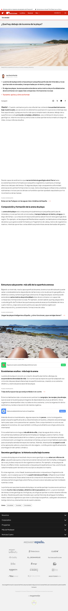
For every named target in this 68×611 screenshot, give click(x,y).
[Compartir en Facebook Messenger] (61, 101)
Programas (6, 525)
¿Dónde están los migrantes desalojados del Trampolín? (18, 9)
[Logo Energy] (34, 564)
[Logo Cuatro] (54, 551)
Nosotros (5, 515)
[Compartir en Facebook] (65, 101)
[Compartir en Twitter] (57, 101)
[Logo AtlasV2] (13, 576)
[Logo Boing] (13, 564)
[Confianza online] (34, 604)
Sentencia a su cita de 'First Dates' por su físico (49, 9)
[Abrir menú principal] (65, 13)
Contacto (34, 587)
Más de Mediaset (8, 530)
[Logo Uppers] (13, 570)
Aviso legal (5, 584)
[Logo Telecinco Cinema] (34, 570)
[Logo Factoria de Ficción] (55, 557)
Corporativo (6, 520)
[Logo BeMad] (55, 564)
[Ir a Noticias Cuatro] (11, 13)
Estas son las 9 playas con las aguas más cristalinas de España (24, 201)
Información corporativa (14, 584)
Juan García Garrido (11, 75)
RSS (65, 584)
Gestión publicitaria (59, 584)
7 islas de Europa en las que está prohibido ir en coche (21, 392)
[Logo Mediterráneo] (55, 576)
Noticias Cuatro (7, 534)
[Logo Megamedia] (35, 596)
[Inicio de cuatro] (3, 13)
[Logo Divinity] (13, 557)
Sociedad (5, 17)
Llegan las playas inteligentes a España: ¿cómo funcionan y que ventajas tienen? (31, 315)
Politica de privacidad (25, 584)
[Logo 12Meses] (55, 570)
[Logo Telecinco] (34, 551)
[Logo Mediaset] (34, 543)
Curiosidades (27, 505)
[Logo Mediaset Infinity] (13, 551)
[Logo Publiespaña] (34, 576)
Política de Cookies (49, 584)
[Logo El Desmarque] (34, 557)
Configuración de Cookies (37, 584)
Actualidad (10, 505)
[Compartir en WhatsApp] (53, 101)
